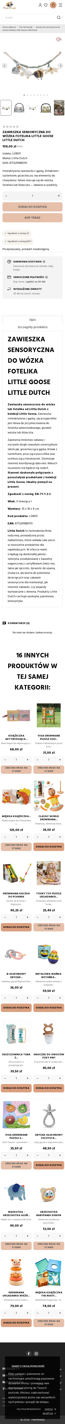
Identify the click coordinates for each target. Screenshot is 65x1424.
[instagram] (36, 1353)
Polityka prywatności (29, 1409)
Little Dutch (19, 158)
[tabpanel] (32, 65)
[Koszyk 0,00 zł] (53, 5)
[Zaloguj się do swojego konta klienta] (40, 5)
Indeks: (7, 153)
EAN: (5, 163)
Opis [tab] (32, 320)
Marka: (6, 158)
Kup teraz (32, 217)
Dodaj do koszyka (32, 207)
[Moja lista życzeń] (46, 5)
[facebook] (29, 1353)
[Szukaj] (59, 18)
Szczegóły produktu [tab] (33, 327)
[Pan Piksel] (14, 5)
